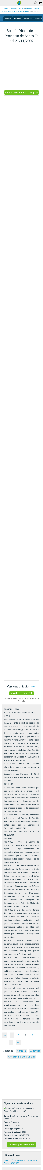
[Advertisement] (21, 67)
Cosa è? (33, 687)
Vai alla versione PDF (22, 693)
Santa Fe (28, 9)
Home (6, 9)
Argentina (35, 1050)
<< (5, 1035)
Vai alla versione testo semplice (21, 92)
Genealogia (28, 18)
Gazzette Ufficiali (17, 9)
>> (18, 1042)
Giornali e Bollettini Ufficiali (21, 1056)
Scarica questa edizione (22, 1144)
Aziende (8, 18)
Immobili (17, 18)
